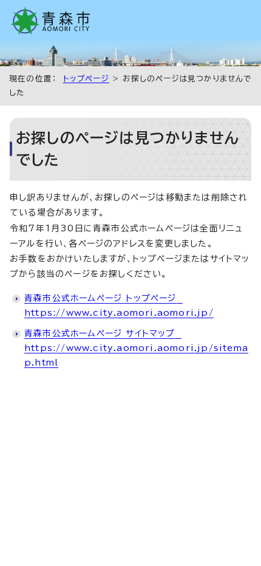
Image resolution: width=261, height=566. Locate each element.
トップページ (86, 79)
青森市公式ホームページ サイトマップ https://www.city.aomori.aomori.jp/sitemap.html (136, 348)
